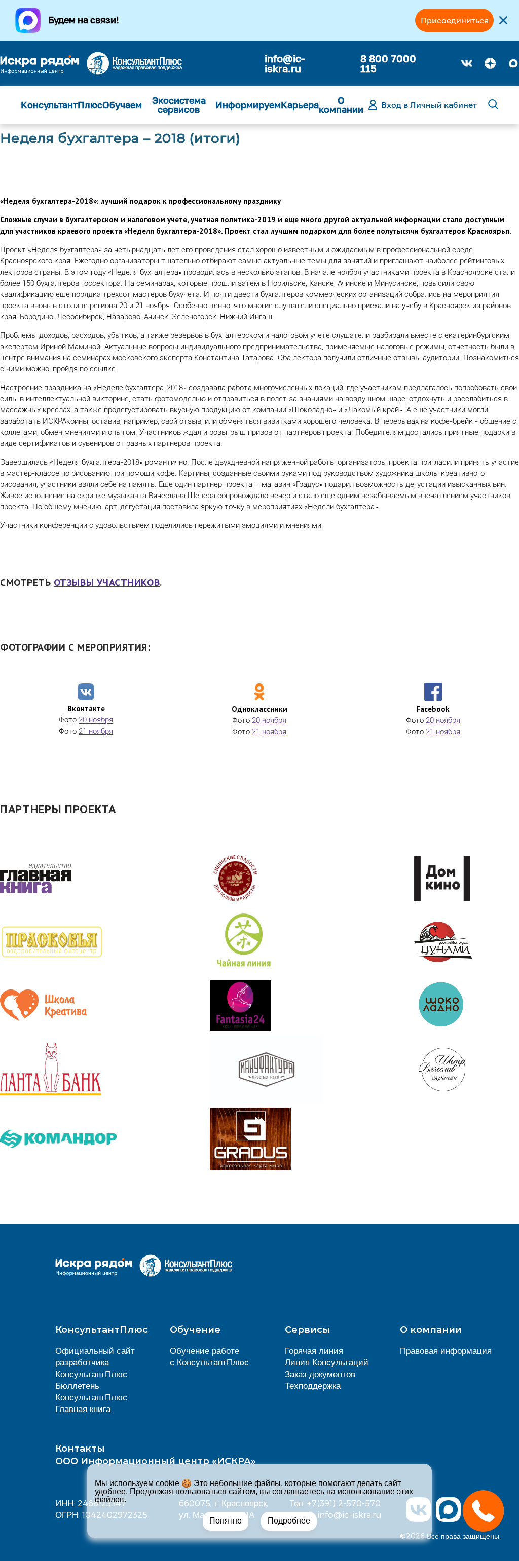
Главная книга (82, 1408)
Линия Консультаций (326, 1362)
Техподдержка (313, 1385)
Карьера (300, 104)
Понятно (225, 1520)
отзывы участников (107, 582)
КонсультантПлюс (61, 104)
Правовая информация (446, 1350)
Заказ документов (320, 1373)
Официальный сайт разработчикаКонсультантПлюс (95, 1362)
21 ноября (96, 731)
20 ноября (96, 720)
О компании (341, 105)
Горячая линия (314, 1350)
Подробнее (289, 1520)
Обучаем (122, 104)
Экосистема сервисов (179, 105)
